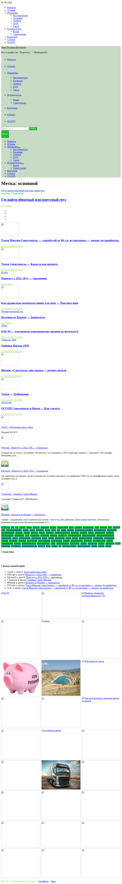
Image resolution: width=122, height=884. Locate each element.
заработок (112, 530)
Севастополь (19, 34)
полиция (13, 540)
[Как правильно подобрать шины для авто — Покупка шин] (10, 297)
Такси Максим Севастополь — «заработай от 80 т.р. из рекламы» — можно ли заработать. (60, 240)
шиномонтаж (84, 546)
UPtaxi (53, 527)
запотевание (100, 530)
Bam (53, 881)
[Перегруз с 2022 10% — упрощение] (4, 272)
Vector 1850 (62, 527)
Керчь (42, 532)
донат (32, 530)
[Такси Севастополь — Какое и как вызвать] (10, 258)
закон (63, 530)
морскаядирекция (105, 535)
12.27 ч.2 (5, 527)
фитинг (41, 546)
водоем (103, 527)
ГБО (110, 527)
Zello (71, 527)
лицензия (35, 535)
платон (4, 540)
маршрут (62, 535)
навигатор (6, 538)
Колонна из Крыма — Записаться (23, 317)
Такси (16, 26)
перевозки (98, 538)
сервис (83, 543)
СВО (52, 543)
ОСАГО (11, 42)
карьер (26, 532)
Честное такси (69, 546)
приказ (66, 540)
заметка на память (84, 530)
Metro (29, 527)
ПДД (15, 23)
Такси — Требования (15, 394)
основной (60, 538)
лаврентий (99, 532)
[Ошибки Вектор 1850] (8, 340)
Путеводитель (14, 29)
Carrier (22, 527)
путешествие (99, 540)
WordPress (43, 881)
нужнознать (25, 538)
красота (83, 532)
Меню (5, 134)
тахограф (5, 546)
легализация (7, 535)
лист (27, 535)
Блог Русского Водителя (13, 47)
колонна (50, 532)
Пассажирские (20, 15)
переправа (109, 538)
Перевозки (12, 13)
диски (26, 530)
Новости (11, 7)
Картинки (12, 37)
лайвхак (110, 532)
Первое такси (85, 538)
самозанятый (43, 543)
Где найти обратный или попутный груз (33, 199)
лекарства (19, 535)
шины (94, 546)
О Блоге (11, 39)
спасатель (92, 543)
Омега (51, 538)
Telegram (44, 527)
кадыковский (8, 532)
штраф (101, 546)
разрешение (7, 543)
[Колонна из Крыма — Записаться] (12, 311)
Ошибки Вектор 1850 (15, 345)
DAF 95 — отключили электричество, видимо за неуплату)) (39, 331)
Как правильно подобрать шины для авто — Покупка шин (39, 303)
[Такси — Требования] (10, 388)
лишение (44, 535)
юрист (108, 546)
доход (47, 530)
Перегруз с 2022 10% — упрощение (24, 278)
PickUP (36, 527)
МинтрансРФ (89, 535)
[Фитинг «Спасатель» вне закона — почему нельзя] (10, 364)
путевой (88, 540)
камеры (19, 532)
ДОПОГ (17, 21)
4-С (17, 527)
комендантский (62, 532)
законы (70, 530)
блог (96, 527)
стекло (101, 543)
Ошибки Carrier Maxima (39, 580)
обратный (36, 538)
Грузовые (18, 18)
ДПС (53, 530)
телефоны (16, 546)
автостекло (88, 527)
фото (48, 546)
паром (75, 538)
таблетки (109, 543)
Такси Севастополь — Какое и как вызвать (29, 264)
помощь (22, 540)
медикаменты (74, 535)
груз (3, 530)
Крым (16, 31)
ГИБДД (116, 527)
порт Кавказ (44, 540)
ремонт (17, 543)
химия (54, 546)
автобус (78, 527)
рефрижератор (29, 543)
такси (118, 543)
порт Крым (56, 540)
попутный (32, 540)
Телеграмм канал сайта (35, 572)
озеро (44, 538)
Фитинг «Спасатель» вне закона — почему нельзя (33, 370)
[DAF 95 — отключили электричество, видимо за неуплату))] (4, 325)
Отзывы (11, 10)
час (60, 546)
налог (15, 538)
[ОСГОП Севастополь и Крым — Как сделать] (6, 402)
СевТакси (75, 543)
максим (53, 535)
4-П (12, 527)
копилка (75, 532)
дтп (58, 530)
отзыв (68, 538)
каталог (34, 532)
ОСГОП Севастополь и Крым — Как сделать (30, 408)
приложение (76, 540)
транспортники (29, 546)
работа (109, 540)
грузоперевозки (14, 530)
